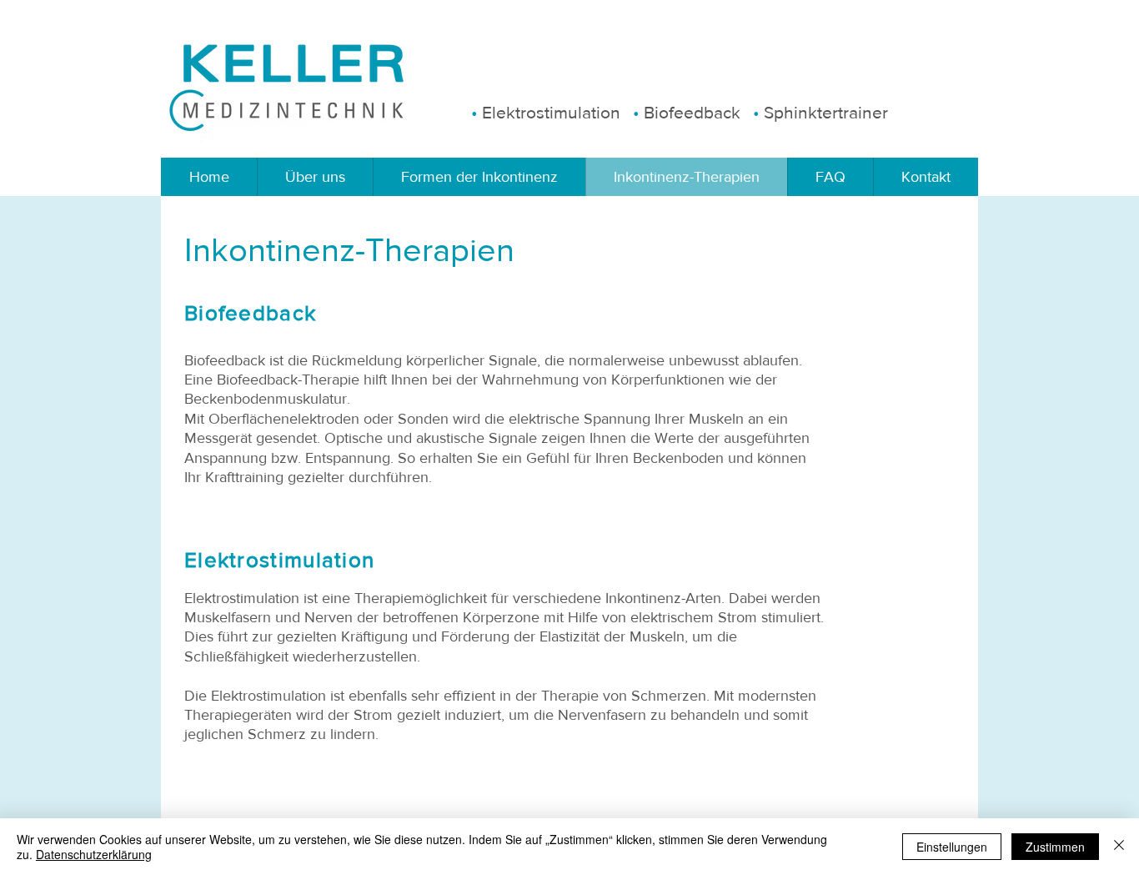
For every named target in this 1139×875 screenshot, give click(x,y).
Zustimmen (1055, 846)
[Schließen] (1119, 847)
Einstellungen (951, 846)
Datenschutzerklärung (94, 854)
